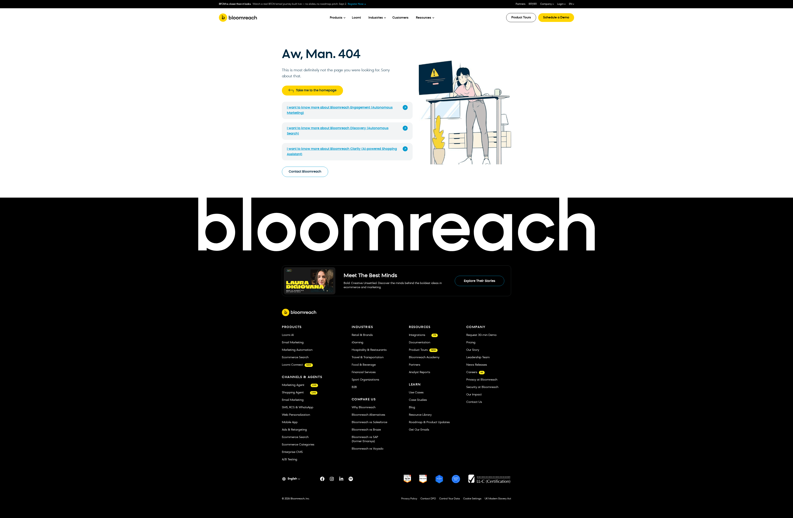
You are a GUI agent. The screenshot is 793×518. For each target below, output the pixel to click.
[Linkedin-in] (341, 479)
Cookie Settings (472, 499)
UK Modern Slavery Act (498, 499)
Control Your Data (449, 499)
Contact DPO (428, 499)
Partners (520, 4)
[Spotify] (351, 479)
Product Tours (521, 17)
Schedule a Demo (556, 17)
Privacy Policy (409, 499)
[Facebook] (322, 479)
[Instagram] (332, 479)
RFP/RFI (533, 4)
